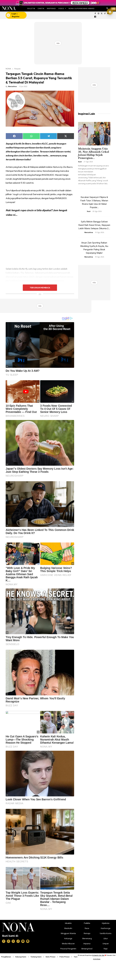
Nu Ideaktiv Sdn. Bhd (98, 955)
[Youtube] (23, 941)
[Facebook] (95, 13)
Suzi (80, 162)
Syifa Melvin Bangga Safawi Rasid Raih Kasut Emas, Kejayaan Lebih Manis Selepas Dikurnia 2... (94, 225)
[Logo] (8, 8)
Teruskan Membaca (40, 287)
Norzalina (12, 86)
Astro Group (96, 959)
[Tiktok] (105, 13)
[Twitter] (101, 13)
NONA (8, 68)
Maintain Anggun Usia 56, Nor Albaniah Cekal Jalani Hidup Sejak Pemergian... (93, 153)
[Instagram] (98, 13)
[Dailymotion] (95, 17)
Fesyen (17, 68)
